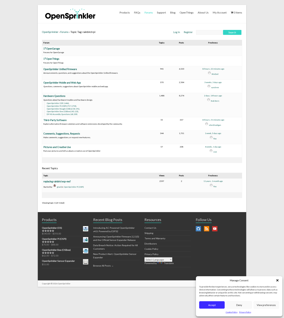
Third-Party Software (55, 120)
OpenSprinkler (50, 31)
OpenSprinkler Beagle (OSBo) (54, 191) (63, 109)
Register (188, 32)
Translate (169, 263)
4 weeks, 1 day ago (213, 147)
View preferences (266, 305)
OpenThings (187, 12)
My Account (220, 12)
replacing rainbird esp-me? (57, 181)
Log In (176, 32)
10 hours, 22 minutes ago (213, 69)
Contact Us (150, 227)
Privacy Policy (245, 312)
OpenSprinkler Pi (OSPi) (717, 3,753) (61, 106)
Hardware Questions (54, 96)
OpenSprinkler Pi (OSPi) (74, 187)
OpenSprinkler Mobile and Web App (62, 82)
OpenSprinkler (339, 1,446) (58, 103)
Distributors (150, 243)
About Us (203, 12)
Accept (212, 305)
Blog (173, 12)
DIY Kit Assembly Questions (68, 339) (62, 114)
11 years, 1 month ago (213, 181)
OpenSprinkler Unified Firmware (60, 69)
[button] (277, 280)
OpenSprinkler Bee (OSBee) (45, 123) (62, 111)
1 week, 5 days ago (213, 133)
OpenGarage (53, 48)
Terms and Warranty (154, 238)
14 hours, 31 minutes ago (213, 120)
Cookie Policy (231, 312)
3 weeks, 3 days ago (213, 82)
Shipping (148, 233)
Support (161, 12)
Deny (239, 305)
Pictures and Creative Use (57, 147)
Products (124, 12)
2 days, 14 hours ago (213, 95)
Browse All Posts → (103, 265)
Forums (148, 12)
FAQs (137, 12)
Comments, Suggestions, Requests (61, 133)
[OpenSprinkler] (70, 14)
